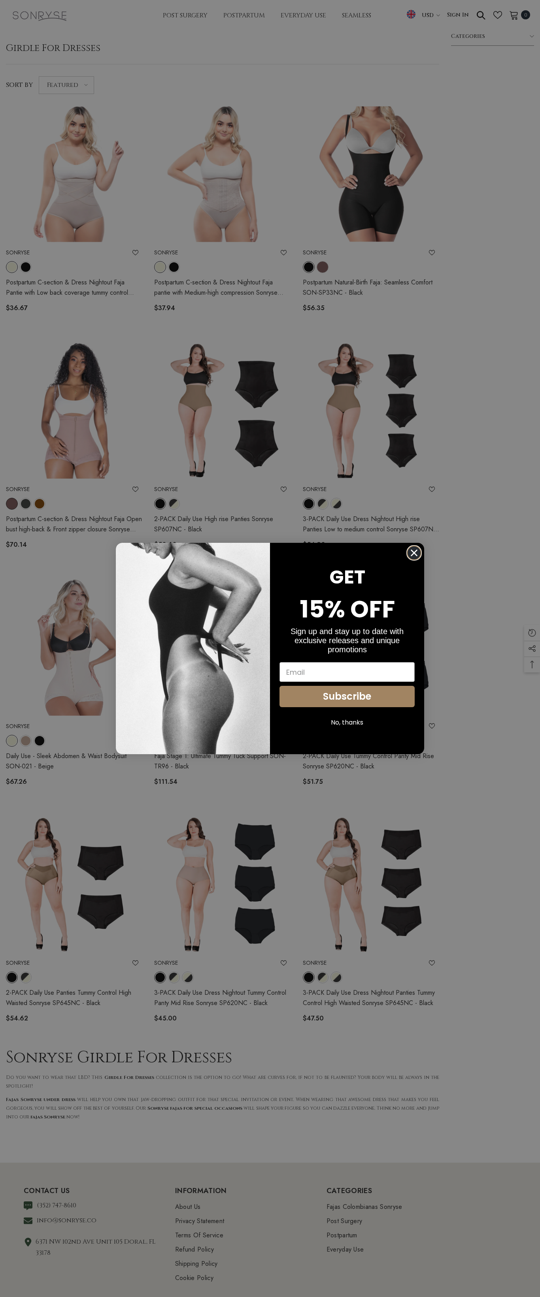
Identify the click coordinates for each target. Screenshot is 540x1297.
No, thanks (347, 722)
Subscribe (347, 696)
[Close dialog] (414, 553)
